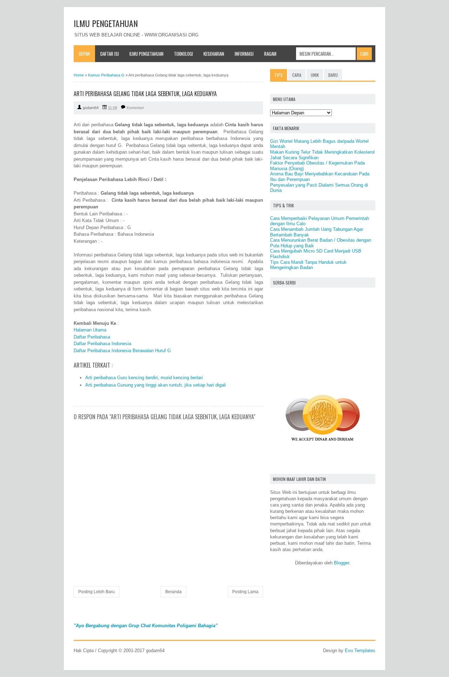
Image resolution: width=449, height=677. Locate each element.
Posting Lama (245, 591)
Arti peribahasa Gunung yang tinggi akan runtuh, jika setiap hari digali (155, 385)
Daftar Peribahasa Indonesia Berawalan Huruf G (122, 350)
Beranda (173, 591)
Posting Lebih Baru (96, 591)
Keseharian (213, 53)
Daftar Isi (109, 53)
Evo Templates (360, 650)
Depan (84, 53)
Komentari (135, 108)
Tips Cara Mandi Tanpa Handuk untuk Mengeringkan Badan (308, 265)
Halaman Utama (90, 330)
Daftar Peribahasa (92, 337)
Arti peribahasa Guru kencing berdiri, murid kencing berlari (144, 377)
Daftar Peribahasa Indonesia (102, 343)
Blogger (341, 562)
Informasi (244, 53)
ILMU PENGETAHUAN (106, 23)
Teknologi (183, 53)
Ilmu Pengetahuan (146, 53)
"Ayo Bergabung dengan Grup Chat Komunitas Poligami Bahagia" (145, 625)
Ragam (270, 53)
